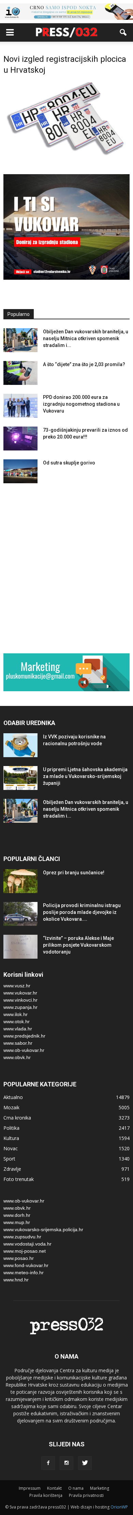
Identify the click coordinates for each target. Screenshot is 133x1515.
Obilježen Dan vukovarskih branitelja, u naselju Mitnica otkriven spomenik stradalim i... (85, 338)
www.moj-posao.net (24, 1251)
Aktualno (13, 1097)
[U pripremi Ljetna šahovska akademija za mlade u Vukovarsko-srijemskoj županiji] (20, 778)
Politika (11, 1128)
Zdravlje (12, 1169)
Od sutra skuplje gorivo (69, 462)
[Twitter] (85, 1463)
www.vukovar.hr (20, 993)
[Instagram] (66, 1463)
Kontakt (54, 1488)
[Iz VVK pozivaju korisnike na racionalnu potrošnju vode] (20, 745)
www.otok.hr (16, 1021)
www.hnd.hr (16, 1279)
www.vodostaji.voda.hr (27, 1244)
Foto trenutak (18, 1179)
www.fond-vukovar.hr (25, 1265)
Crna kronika (17, 1117)
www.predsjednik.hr (24, 1036)
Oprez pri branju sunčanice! (73, 872)
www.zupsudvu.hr (22, 1236)
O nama (76, 1488)
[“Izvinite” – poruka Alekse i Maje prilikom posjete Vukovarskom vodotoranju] (20, 947)
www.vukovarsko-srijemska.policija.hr (43, 1229)
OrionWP (119, 1507)
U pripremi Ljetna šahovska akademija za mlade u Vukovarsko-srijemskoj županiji (85, 776)
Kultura (11, 1138)
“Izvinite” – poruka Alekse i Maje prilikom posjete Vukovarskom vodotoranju (78, 945)
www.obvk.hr (17, 1057)
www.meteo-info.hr (23, 1272)
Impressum (30, 1488)
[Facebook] (48, 1463)
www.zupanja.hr (20, 1007)
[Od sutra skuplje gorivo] (20, 471)
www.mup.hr (16, 1222)
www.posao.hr (18, 1258)
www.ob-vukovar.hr (23, 1050)
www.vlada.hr (17, 1028)
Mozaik (11, 1107)
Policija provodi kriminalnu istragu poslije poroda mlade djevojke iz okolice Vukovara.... (82, 912)
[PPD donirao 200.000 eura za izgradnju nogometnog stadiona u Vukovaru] (20, 406)
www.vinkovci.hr (20, 1000)
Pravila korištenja (45, 1495)
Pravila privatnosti (86, 1495)
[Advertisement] (66, 569)
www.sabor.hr (17, 1043)
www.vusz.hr (16, 985)
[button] (123, 32)
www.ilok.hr (15, 1014)
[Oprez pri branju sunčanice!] (20, 881)
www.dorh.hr (16, 1215)
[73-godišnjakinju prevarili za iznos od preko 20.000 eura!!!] (20, 438)
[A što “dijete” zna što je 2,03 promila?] (20, 373)
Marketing (99, 1488)
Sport (9, 1158)
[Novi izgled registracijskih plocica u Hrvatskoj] (66, 155)
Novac (10, 1148)
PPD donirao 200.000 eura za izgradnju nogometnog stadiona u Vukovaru (81, 404)
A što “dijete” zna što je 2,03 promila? (84, 364)
